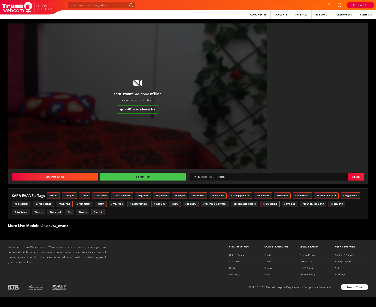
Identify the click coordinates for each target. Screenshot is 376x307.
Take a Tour (354, 287)
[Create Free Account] (339, 5)
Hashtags (340, 274)
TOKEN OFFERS (343, 14)
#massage (117, 203)
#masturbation (138, 203)
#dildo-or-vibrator (326, 195)
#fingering (64, 203)
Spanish (268, 261)
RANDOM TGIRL (258, 14)
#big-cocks (161, 195)
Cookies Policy (307, 274)
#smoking (289, 203)
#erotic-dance (43, 203)
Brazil (232, 268)
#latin (101, 203)
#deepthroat (302, 195)
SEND (356, 176)
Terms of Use (307, 261)
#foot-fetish (83, 203)
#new (175, 203)
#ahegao (69, 195)
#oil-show (190, 203)
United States (236, 255)
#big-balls (143, 195)
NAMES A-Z (281, 14)
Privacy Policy (307, 255)
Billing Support (343, 261)
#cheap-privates (240, 195)
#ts (69, 212)
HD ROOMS (321, 14)
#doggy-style (350, 195)
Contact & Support (345, 255)
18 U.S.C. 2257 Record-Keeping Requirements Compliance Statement (290, 287)
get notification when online (137, 109)
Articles (339, 268)
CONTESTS (366, 14)
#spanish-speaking (313, 203)
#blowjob (179, 195)
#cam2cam (218, 195)
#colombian (262, 195)
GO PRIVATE (55, 176)
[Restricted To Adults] (13, 287)
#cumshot (282, 195)
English (268, 255)
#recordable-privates (215, 203)
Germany (234, 274)
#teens (38, 212)
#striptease (20, 212)
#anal (84, 195)
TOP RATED (301, 14)
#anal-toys (101, 195)
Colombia (234, 261)
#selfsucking (270, 203)
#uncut (98, 212)
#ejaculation (21, 203)
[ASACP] (59, 287)
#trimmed (55, 212)
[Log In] (329, 5)
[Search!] (131, 5)
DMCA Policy (307, 268)
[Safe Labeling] (36, 287)
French (268, 274)
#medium (159, 203)
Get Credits (360, 5)
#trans (53, 195)
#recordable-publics (245, 203)
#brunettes (198, 195)
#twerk (83, 212)
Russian (268, 268)
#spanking (337, 203)
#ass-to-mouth (122, 195)
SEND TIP (143, 176)
